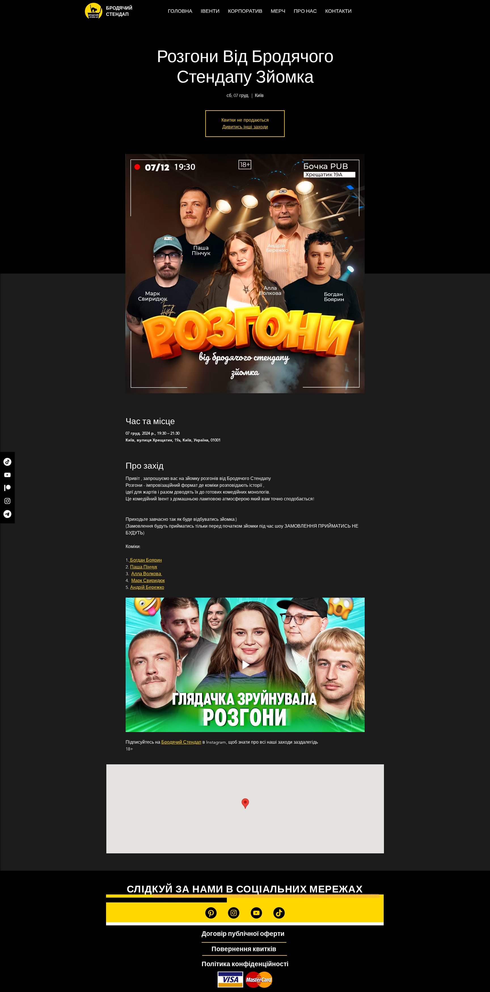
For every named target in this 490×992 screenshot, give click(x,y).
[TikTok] (7, 462)
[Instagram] (7, 501)
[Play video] (245, 665)
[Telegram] (7, 514)
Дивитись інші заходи (245, 127)
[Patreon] (7, 488)
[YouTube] (7, 475)
